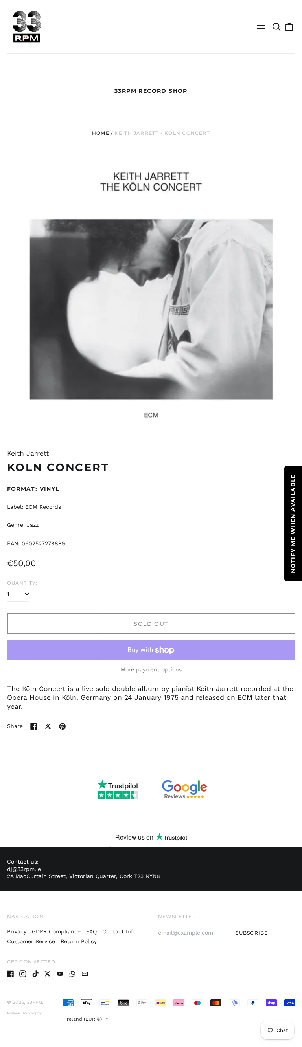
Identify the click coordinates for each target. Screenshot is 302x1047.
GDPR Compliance (56, 931)
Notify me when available (292, 523)
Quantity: (22, 583)
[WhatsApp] (72, 973)
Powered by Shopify (24, 1013)
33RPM (34, 1002)
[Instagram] (22, 973)
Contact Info (119, 931)
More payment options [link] (151, 669)
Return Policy (79, 941)
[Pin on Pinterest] (62, 726)
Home (100, 133)
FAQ (91, 931)
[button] (277, 26)
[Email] (84, 973)
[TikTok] (35, 973)
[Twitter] (47, 973)
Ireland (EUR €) (84, 1019)
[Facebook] (10, 973)
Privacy (16, 931)
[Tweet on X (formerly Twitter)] (48, 726)
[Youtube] (60, 973)
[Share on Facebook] (33, 726)
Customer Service (31, 941)
